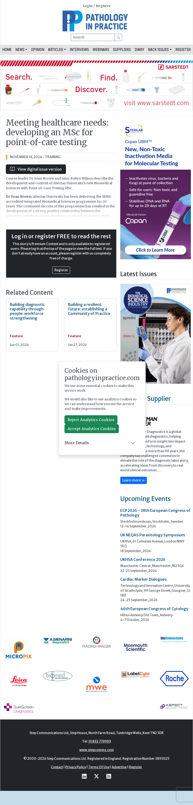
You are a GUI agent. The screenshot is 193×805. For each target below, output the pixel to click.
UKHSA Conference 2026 (142, 559)
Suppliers (122, 49)
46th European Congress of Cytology (154, 608)
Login (87, 6)
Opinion (37, 49)
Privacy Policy (75, 767)
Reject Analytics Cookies (91, 419)
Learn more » (133, 480)
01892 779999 (99, 741)
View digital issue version (39, 169)
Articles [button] (55, 49)
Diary (139, 49)
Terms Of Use (98, 767)
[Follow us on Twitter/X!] (96, 776)
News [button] (19, 49)
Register (103, 6)
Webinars (101, 49)
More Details (76, 442)
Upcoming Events (145, 499)
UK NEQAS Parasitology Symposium (152, 535)
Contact (57, 767)
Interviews (79, 49)
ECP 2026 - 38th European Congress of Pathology (155, 512)
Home (7, 49)
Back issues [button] (158, 49)
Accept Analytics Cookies (92, 428)
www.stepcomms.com (96, 750)
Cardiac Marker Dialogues (143, 579)
